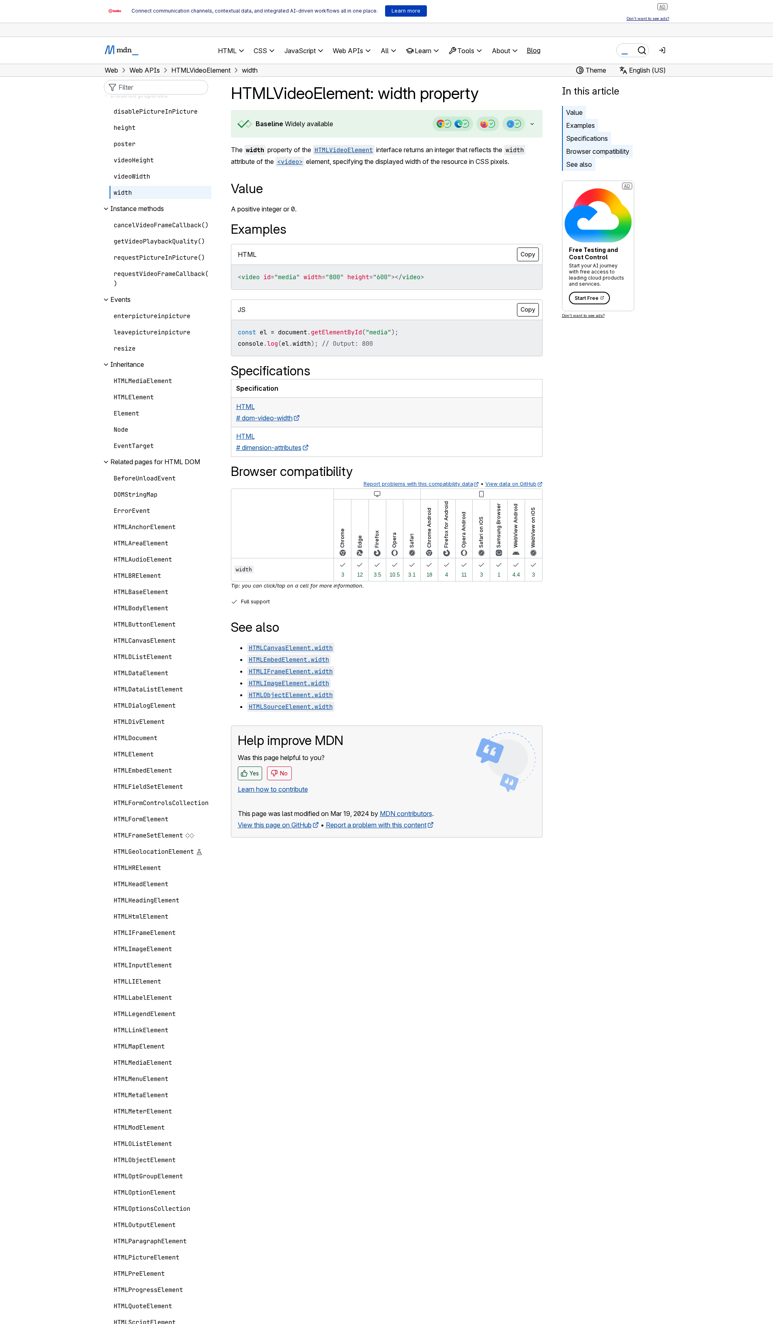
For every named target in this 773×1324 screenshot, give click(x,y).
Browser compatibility (597, 151)
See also (579, 164)
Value (574, 112)
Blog (533, 50)
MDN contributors (406, 813)
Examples (580, 125)
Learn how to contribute (273, 789)
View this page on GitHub (275, 825)
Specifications (587, 138)
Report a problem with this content (376, 825)
